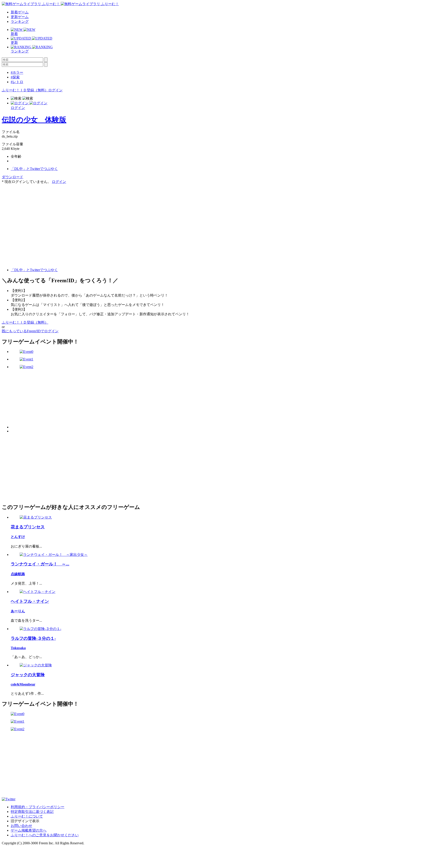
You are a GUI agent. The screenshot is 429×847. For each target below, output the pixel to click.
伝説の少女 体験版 (34, 120)
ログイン (55, 90)
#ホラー (17, 72)
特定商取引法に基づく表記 (32, 812)
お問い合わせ (21, 826)
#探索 (15, 77)
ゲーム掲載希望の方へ (28, 830)
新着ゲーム (20, 12)
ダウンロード (12, 177)
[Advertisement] (35, 212)
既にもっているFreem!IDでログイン (30, 331)
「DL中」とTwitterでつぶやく (34, 169)
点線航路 (18, 574)
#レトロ (17, 82)
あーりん (18, 611)
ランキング (20, 21)
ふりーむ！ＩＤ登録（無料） (25, 90)
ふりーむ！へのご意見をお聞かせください (45, 835)
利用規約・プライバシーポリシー (37, 807)
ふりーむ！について (27, 816)
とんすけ (18, 537)
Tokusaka (18, 648)
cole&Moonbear (23, 684)
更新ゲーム (20, 17)
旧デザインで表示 (25, 821)
